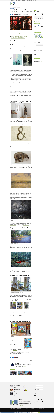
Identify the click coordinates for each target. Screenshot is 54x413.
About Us (23, 0)
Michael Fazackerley (17, 363)
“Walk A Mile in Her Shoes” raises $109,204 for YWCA (27, 360)
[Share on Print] (17, 14)
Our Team (27, 0)
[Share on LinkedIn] (10, 14)
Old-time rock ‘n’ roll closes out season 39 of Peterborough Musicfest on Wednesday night (28, 376)
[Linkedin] (41, 0)
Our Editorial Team (21, 405)
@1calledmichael (24, 366)
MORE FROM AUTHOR (17, 369)
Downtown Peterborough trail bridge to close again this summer (14, 360)
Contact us (31, 0)
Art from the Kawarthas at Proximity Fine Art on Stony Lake (17, 37)
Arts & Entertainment (12, 8)
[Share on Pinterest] (14, 14)
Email (35, 385)
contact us (41, 61)
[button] (43, 6)
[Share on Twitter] (13, 14)
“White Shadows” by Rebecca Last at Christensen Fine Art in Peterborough (19, 35)
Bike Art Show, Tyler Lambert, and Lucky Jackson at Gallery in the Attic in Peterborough (20, 33)
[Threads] (40, 0)
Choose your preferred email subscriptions (38, 50)
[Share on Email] (16, 14)
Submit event (17, 0)
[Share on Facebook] (12, 14)
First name (35, 387)
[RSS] (43, 0)
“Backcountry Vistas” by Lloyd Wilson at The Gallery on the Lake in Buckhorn (19, 36)
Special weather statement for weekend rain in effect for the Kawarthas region (17, 386)
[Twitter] (39, 0)
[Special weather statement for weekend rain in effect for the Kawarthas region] (11, 386)
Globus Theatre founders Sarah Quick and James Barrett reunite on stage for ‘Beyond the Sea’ (21, 376)
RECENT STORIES (12, 369)
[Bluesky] (42, 0)
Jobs (24, 0)
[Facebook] (37, 0)
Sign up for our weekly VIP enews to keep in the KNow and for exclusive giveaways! (22, 412)
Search (29, 0)
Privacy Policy (34, 0)
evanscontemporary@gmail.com (13, 149)
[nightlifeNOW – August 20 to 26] (13, 373)
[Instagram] (38, 0)
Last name (35, 48)
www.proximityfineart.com (13, 318)
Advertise (20, 0)
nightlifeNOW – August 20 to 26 (13, 375)
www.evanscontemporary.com (26, 149)
